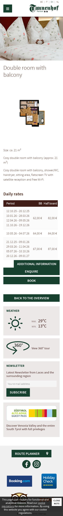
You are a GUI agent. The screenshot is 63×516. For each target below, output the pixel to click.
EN (52, 2)
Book (31, 280)
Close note (56, 502)
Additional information (36, 264)
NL (57, 2)
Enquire (31, 271)
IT (47, 2)
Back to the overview (31, 298)
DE (41, 2)
